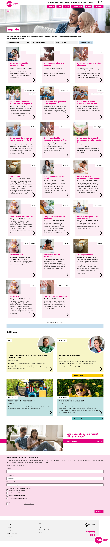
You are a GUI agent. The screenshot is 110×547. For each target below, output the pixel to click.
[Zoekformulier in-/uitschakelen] (101, 2)
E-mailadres (11, 475)
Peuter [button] (67, 6)
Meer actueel (78, 419)
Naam (9, 468)
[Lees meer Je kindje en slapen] (89, 260)
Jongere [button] (88, 6)
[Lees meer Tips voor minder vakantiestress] (30, 397)
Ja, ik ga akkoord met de (21, 504)
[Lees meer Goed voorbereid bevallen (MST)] (56, 181)
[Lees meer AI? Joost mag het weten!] (80, 355)
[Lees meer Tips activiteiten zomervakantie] (80, 397)
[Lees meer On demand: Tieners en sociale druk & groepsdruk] (22, 104)
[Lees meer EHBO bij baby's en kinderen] (56, 301)
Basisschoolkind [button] (77, 6)
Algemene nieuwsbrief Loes (17, 490)
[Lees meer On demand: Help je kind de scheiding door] (56, 104)
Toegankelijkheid (12, 533)
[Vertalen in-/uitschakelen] (98, 2)
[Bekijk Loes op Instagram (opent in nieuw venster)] (98, 441)
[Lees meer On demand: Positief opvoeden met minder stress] (56, 142)
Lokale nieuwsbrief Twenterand (18, 498)
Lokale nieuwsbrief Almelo (16, 493)
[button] (95, 2)
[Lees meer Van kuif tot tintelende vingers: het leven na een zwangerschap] (30, 355)
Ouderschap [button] (98, 6)
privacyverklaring (29, 504)
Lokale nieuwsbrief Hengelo (17, 495)
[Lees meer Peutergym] (22, 301)
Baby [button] (59, 6)
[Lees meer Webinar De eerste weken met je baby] (56, 220)
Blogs (61, 2)
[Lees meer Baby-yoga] (22, 181)
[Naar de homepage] (8, 10)
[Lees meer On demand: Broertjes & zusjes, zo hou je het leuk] (89, 104)
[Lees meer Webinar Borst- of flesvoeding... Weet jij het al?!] (89, 181)
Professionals (82, 2)
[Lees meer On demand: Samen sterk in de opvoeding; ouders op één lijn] (89, 142)
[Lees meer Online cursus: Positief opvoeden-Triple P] (22, 67)
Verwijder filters (85, 42)
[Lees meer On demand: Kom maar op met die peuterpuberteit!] (22, 142)
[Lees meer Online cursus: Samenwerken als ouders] (89, 67)
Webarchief (10, 536)
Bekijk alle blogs (78, 375)
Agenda (41, 527)
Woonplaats (11, 482)
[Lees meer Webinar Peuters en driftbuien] (56, 260)
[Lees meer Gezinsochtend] (22, 260)
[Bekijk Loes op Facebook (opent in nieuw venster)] (101, 441)
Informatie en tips (53, 2)
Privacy (9, 524)
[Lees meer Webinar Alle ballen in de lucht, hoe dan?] (89, 220)
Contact (90, 2)
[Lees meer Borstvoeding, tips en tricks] (22, 220)
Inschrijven (99, 511)
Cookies (9, 527)
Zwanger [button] (51, 6)
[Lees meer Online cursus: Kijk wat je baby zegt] (56, 67)
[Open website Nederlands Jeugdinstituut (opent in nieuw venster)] (90, 525)
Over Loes (74, 2)
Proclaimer (10, 530)
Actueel (67, 2)
